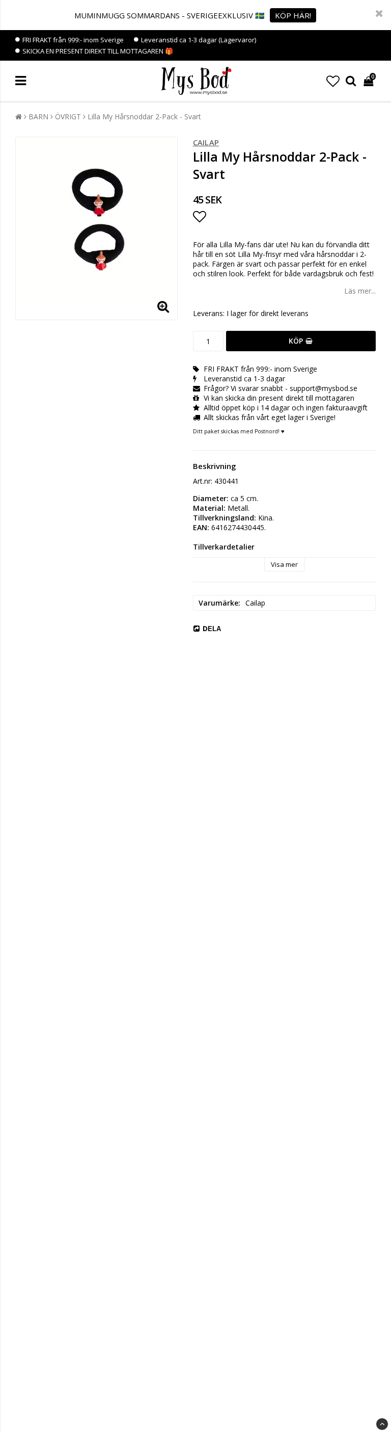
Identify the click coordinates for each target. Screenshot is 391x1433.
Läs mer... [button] (360, 291)
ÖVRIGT (68, 116)
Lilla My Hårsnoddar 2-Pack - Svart (144, 116)
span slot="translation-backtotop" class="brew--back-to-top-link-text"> (382, 1424)
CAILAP (206, 142)
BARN (38, 116)
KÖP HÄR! (293, 15)
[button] (333, 81)
